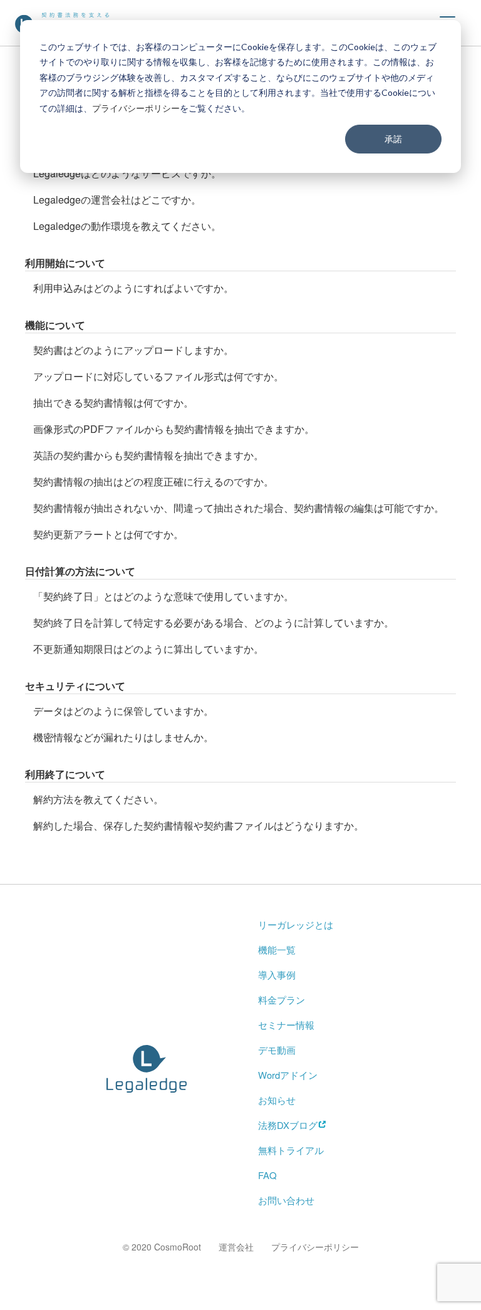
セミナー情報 (286, 1024)
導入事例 (277, 974)
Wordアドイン (288, 1074)
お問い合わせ (286, 1200)
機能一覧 (277, 949)
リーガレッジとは (295, 924)
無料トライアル (291, 1150)
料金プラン (281, 999)
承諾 (393, 138)
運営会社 (236, 1246)
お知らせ (277, 1099)
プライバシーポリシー (136, 108)
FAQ (267, 1175)
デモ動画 (277, 1049)
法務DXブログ (288, 1124)
